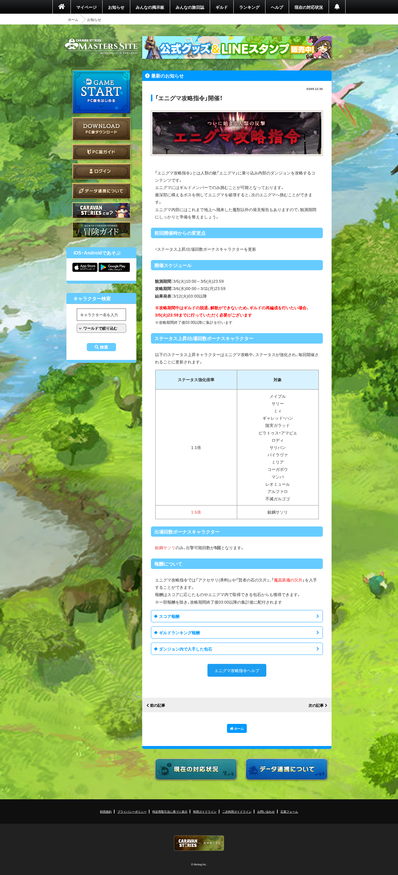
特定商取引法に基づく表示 (169, 811)
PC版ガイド (101, 152)
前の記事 (157, 705)
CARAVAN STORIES (199, 843)
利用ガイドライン (204, 811)
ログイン (101, 171)
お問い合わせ (266, 811)
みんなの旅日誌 (190, 7)
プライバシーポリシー (132, 811)
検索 (104, 347)
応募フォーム (289, 811)
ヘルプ (277, 7)
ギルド (222, 7)
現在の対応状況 (309, 7)
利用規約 (106, 811)
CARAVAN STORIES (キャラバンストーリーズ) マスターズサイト (101, 46)
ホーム (73, 19)
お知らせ (116, 7)
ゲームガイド (101, 230)
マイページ (86, 7)
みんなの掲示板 (150, 7)
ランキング (249, 7)
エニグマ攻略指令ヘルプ (236, 670)
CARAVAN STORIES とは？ (101, 210)
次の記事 (316, 705)
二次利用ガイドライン (236, 811)
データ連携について (101, 191)
